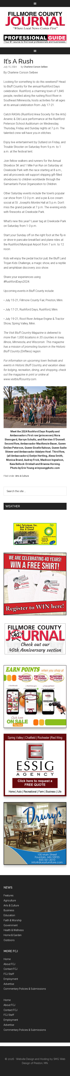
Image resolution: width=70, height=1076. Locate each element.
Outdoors (9, 940)
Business (9, 910)
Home (7, 959)
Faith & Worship (13, 920)
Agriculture (10, 900)
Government (11, 925)
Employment (11, 979)
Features (8, 895)
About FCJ (9, 964)
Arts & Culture (22, 476)
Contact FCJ (10, 969)
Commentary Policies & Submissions (25, 988)
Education (9, 915)
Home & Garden (13, 935)
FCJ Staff (9, 974)
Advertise (9, 984)
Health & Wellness (14, 930)
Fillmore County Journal (35, 21)
